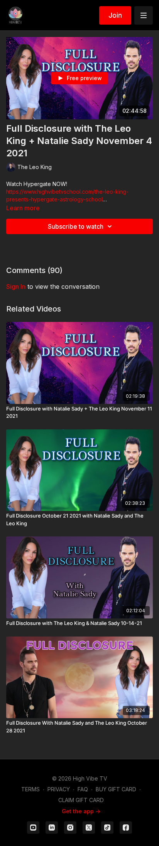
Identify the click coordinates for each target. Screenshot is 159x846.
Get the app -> (81, 811)
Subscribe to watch (75, 226)
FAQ (83, 789)
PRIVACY (58, 789)
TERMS (30, 789)
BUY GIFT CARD (116, 789)
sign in (15, 286)
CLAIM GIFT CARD (81, 800)
